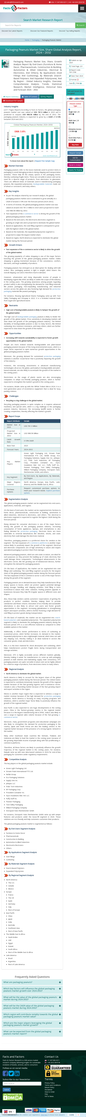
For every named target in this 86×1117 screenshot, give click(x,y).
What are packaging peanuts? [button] (17, 982)
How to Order (50, 1092)
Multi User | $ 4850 (74, 121)
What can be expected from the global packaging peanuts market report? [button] (27, 1032)
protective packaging (52, 356)
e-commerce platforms (38, 543)
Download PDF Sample (14, 100)
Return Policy (49, 1087)
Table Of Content (30, 96)
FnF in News (49, 1096)
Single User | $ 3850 (74, 113)
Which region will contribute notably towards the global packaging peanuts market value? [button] (30, 1015)
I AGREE (71, 1115)
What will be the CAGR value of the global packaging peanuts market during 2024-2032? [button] (28, 1006)
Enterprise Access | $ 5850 (75, 130)
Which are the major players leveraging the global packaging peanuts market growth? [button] (27, 1024)
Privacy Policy (50, 1083)
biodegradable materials (43, 184)
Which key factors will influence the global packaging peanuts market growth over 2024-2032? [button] (29, 989)
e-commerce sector (31, 213)
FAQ (46, 1094)
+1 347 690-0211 (61, 2)
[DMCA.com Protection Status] (13, 1097)
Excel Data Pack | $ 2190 (75, 139)
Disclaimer (48, 1090)
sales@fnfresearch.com (15, 2)
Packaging (35, 40)
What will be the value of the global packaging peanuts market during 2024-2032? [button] (30, 998)
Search (81, 25)
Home (27, 40)
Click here (44, 1115)
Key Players (47, 96)
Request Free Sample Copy (45, 161)
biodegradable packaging (27, 317)
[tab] (32, 982)
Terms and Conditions (53, 1085)
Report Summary (11, 96)
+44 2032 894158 (78, 2)
